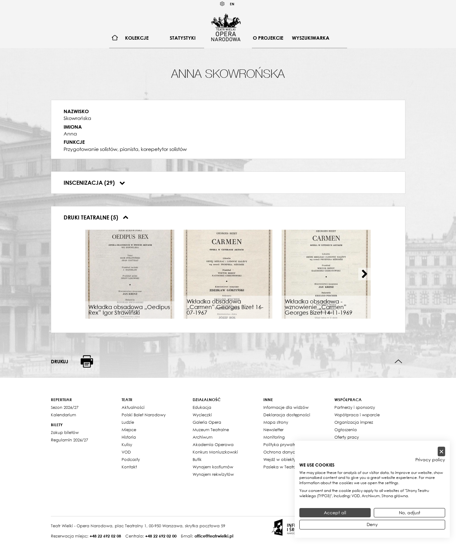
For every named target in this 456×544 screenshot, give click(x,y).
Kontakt (129, 466)
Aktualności (133, 407)
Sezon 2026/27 (64, 407)
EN (232, 4)
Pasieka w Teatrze (280, 466)
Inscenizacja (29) (90, 182)
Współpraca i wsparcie (357, 414)
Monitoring (274, 437)
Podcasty (131, 459)
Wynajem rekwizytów (213, 474)
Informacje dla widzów (286, 407)
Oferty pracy (346, 437)
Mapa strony (275, 422)
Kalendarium (63, 414)
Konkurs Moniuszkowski (215, 451)
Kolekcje (137, 38)
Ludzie (128, 422)
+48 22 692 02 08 (105, 535)
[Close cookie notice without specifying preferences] (441, 451)
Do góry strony (398, 362)
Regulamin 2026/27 (69, 439)
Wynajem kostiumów (213, 466)
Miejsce (129, 429)
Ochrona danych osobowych (292, 451)
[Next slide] (364, 274)
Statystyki (182, 38)
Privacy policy (430, 459)
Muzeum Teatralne (211, 429)
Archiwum (202, 437)
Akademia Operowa (213, 444)
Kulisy (127, 444)
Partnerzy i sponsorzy (354, 407)
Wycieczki (202, 414)
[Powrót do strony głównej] (226, 27)
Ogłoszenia (345, 429)
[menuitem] (115, 38)
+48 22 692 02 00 (161, 535)
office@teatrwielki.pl (213, 535)
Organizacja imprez (353, 422)
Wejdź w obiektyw (281, 459)
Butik (197, 459)
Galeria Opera (207, 422)
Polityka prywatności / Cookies (293, 444)
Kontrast (222, 4)
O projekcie (268, 38)
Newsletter (273, 429)
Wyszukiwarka (310, 38)
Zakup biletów (65, 432)
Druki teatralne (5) (92, 217)
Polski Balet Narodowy (144, 414)
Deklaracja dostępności (286, 414)
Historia (129, 437)
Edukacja (202, 407)
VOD (126, 451)
